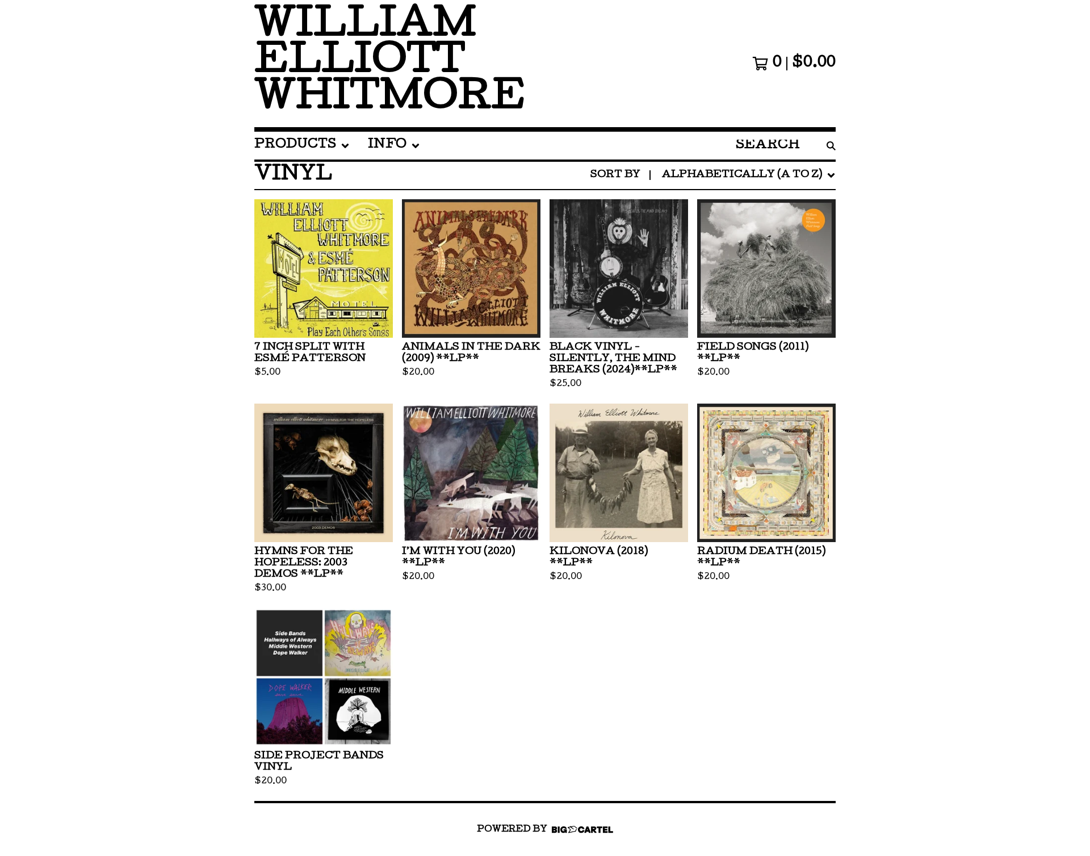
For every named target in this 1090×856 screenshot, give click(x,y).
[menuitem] (302, 146)
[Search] (831, 146)
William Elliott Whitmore (389, 63)
